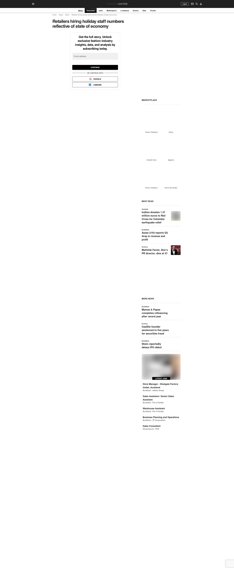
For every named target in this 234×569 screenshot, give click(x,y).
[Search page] (197, 3)
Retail (67, 15)
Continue (95, 67)
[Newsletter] (192, 3)
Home (54, 15)
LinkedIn (97, 85)
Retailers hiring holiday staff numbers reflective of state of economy (94, 15)
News (61, 15)
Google (97, 79)
